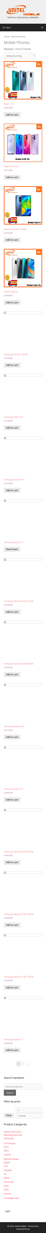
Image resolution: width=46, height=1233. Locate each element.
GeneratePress (23, 1229)
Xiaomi (7, 1193)
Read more (12, 549)
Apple (7, 1162)
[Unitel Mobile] (23, 11)
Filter (9, 1115)
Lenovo (7, 1154)
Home (6, 36)
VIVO (6, 1189)
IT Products (9, 1143)
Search (10, 1092)
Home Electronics (12, 1131)
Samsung (8, 1138)
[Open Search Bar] (42, 27)
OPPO (7, 1177)
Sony (6, 1185)
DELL (6, 1150)
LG (5, 1173)
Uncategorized (11, 1198)
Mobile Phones (11, 1159)
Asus (6, 1146)
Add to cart (12, 114)
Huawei (8, 1170)
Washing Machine (13, 1134)
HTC (6, 1166)
